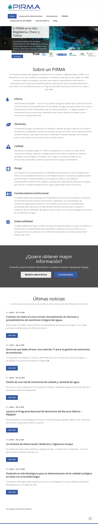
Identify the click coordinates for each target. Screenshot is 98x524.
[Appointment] (24, 7)
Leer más (17, 56)
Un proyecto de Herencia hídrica (18, 509)
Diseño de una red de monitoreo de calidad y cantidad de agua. (43, 382)
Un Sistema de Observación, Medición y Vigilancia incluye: (39, 444)
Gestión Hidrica (42, 21)
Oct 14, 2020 (20, 312)
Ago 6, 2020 (20, 345)
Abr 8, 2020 (20, 407)
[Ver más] (49, 89)
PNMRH (65, 16)
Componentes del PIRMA (20, 21)
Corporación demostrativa (30, 16)
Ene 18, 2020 (20, 469)
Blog (55, 21)
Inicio (12, 16)
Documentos (52, 16)
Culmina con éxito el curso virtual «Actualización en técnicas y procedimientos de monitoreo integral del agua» (42, 318)
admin (11, 312)
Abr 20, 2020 (20, 378)
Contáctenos (65, 274)
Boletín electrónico (36, 274)
